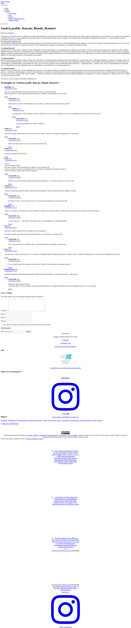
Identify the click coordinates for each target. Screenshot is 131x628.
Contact (7, 10)
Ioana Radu (4, 5)
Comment (4, 310)
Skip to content (5, 1)
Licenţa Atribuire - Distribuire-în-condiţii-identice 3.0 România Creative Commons (53, 435)
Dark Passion (52, 420)
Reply (6, 97)
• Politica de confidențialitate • (10, 424)
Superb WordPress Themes (35, 439)
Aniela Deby (65, 420)
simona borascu (10, 269)
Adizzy (58, 420)
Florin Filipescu (55, 368)
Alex (6, 226)
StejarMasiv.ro (76, 368)
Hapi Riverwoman (66, 368)
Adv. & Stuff (12, 13)
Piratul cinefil (38, 420)
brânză (23, 72)
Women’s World (13, 20)
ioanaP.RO (4, 420)
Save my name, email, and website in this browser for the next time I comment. (27, 325)
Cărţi (9, 15)
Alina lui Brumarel (85, 420)
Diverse (10, 17)
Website (3, 321)
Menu (2, 3)
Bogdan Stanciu (74, 420)
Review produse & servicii (16, 18)
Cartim (45, 420)
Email (3, 317)
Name (3, 314)
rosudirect (8, 206)
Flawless (30, 420)
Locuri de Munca (97, 420)
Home (6, 8)
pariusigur (8, 87)
